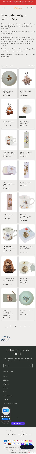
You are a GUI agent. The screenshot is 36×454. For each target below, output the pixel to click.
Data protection (7, 396)
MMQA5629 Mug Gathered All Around (9, 247)
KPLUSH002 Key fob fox (9, 122)
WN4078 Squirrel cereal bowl (8, 91)
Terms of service (18, 450)
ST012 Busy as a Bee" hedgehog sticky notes (26, 248)
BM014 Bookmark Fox (8, 215)
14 (25, 326)
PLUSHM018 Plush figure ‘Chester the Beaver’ (8, 280)
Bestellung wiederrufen (10, 403)
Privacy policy (9, 450)
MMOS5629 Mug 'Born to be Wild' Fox (9, 153)
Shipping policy (27, 450)
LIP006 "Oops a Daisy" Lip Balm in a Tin (9, 184)
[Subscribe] (30, 366)
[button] (3, 8)
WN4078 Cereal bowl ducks (26, 311)
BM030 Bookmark (25, 183)
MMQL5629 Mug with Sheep (25, 279)
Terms (5, 392)
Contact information (22, 452)
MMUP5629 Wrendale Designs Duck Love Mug (25, 216)
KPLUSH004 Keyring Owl (26, 91)
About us (6, 380)
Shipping (6, 384)
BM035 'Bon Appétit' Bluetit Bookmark (26, 153)
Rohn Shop (11, 447)
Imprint (5, 399)
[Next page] (30, 326)
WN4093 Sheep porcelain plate (24, 122)
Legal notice (13, 452)
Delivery (5, 388)
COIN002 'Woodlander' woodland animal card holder (8, 313)
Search (5, 376)
